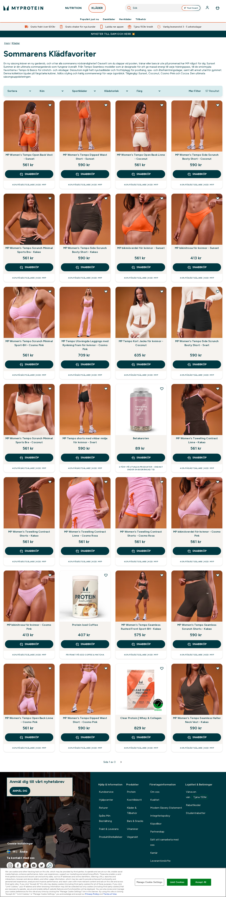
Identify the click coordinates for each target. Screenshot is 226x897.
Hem (7, 43)
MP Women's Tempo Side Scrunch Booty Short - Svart (197, 343)
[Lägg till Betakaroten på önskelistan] (161, 388)
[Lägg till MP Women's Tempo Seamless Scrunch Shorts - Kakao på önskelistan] (217, 575)
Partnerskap (157, 831)
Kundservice (106, 791)
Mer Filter (195, 91)
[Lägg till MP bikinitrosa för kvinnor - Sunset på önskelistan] (217, 198)
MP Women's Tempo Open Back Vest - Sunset (29, 156)
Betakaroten (141, 438)
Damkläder (109, 19)
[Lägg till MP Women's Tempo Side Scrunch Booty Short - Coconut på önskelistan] (217, 105)
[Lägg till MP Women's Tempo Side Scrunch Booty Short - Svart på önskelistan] (217, 291)
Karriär (154, 852)
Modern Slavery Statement (166, 807)
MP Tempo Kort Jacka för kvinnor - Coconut (141, 343)
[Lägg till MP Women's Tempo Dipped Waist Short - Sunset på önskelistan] (106, 105)
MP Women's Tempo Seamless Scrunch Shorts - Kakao (196, 626)
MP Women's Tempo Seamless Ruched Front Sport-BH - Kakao (141, 626)
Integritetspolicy (160, 815)
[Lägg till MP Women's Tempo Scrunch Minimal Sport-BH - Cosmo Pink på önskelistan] (50, 291)
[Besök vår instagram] (10, 865)
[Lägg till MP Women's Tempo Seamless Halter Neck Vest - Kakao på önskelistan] (217, 668)
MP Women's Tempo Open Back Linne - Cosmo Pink (29, 720)
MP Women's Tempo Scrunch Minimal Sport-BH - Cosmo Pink (29, 343)
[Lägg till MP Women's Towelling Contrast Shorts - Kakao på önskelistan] (50, 482)
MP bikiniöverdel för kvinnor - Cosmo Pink (197, 533)
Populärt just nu (89, 19)
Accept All (200, 882)
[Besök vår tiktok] (26, 865)
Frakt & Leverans (109, 829)
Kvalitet (154, 799)
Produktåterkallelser (110, 836)
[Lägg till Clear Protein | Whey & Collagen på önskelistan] (161, 668)
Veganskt (132, 836)
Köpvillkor (155, 823)
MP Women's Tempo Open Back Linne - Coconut (141, 156)
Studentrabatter (195, 813)
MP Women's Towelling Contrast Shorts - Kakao (29, 533)
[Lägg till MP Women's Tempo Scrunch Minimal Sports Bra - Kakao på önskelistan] (50, 198)
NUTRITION (73, 8)
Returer (103, 807)
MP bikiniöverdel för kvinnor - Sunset (140, 248)
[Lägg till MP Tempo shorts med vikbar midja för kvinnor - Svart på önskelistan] (106, 388)
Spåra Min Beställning (105, 818)
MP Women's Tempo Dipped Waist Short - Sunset (85, 156)
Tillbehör (141, 19)
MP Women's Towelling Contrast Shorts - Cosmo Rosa (141, 533)
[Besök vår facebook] (18, 865)
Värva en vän (196, 794)
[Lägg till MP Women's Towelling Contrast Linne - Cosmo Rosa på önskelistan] (106, 482)
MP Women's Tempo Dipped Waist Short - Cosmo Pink (85, 720)
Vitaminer (132, 829)
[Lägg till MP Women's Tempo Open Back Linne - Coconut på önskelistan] (161, 105)
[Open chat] (49, 865)
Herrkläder (125, 19)
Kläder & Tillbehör (132, 810)
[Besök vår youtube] (33, 865)
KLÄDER (97, 8)
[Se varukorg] (218, 8)
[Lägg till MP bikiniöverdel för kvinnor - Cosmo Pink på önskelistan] (217, 482)
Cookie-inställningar (20, 843)
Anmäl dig (20, 790)
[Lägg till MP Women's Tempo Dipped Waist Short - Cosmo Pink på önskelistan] (106, 668)
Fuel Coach (192, 8)
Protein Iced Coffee (85, 624)
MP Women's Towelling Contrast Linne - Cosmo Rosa (85, 533)
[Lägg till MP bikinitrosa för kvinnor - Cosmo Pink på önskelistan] (50, 575)
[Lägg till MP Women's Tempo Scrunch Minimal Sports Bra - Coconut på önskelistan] (50, 388)
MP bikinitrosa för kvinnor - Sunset (197, 248)
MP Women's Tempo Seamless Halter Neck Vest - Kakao (197, 720)
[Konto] (208, 8)
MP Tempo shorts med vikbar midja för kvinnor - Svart (85, 440)
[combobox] (163, 8)
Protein (131, 791)
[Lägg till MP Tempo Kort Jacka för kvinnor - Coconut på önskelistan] (161, 291)
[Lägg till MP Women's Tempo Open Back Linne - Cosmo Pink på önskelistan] (50, 668)
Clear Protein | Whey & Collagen (140, 718)
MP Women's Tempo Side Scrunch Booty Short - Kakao (85, 250)
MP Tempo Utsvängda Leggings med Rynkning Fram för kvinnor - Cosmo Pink (85, 345)
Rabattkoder (193, 805)
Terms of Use (110, 894)
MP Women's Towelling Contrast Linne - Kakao (197, 440)
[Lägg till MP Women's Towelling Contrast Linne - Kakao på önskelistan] (217, 388)
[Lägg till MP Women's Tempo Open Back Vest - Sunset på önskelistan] (50, 105)
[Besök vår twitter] (41, 865)
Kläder (16, 43)
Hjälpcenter (106, 799)
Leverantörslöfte (160, 860)
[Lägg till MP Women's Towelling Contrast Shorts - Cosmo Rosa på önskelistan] (161, 482)
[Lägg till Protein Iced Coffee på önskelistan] (106, 575)
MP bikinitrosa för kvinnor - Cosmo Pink (29, 626)
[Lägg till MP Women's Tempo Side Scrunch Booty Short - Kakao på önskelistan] (106, 198)
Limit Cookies (177, 882)
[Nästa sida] (121, 762)
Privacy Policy (92, 894)
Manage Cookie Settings (149, 882)
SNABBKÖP (32, 174)
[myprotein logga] (23, 8)
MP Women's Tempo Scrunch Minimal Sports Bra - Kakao (29, 250)
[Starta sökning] (129, 8)
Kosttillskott (134, 799)
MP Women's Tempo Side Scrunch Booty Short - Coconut (197, 156)
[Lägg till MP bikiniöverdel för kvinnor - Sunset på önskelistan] (161, 198)
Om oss (154, 791)
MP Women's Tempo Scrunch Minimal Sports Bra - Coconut (29, 440)
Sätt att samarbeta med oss (164, 842)
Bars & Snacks (135, 821)
